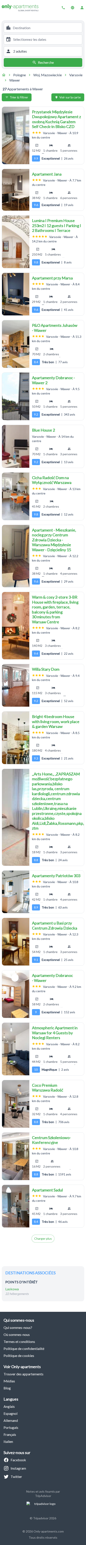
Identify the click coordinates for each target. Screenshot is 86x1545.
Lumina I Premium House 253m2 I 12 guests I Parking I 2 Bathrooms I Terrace (56, 225)
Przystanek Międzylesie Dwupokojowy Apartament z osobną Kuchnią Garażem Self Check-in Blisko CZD (56, 119)
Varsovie (75, 75)
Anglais (9, 1406)
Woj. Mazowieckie (47, 75)
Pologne (19, 75)
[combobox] (46, 28)
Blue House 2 (43, 430)
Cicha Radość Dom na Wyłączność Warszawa (51, 480)
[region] (15, 135)
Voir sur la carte (70, 97)
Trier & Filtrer (19, 97)
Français (10, 1434)
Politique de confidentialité (24, 1348)
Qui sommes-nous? (18, 1327)
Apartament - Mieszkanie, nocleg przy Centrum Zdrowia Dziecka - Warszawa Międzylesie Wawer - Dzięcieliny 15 (54, 540)
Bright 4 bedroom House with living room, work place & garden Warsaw (55, 721)
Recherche (46, 62)
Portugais (11, 1427)
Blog (7, 1388)
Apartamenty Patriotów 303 (56, 875)
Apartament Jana (47, 174)
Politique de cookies (19, 1355)
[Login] (82, 7)
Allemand (11, 1420)
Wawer (14, 80)
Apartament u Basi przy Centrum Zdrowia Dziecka (54, 925)
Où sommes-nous (17, 1334)
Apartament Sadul (47, 1190)
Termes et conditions (19, 1341)
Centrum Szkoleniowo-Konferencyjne (51, 1140)
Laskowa (12, 1289)
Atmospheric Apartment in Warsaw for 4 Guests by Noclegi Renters (55, 1032)
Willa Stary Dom (45, 669)
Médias (9, 1381)
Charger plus (43, 1238)
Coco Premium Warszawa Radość (47, 1088)
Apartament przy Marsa (52, 278)
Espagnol (10, 1413)
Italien (8, 1441)
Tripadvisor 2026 (44, 1518)
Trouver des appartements (23, 1374)
